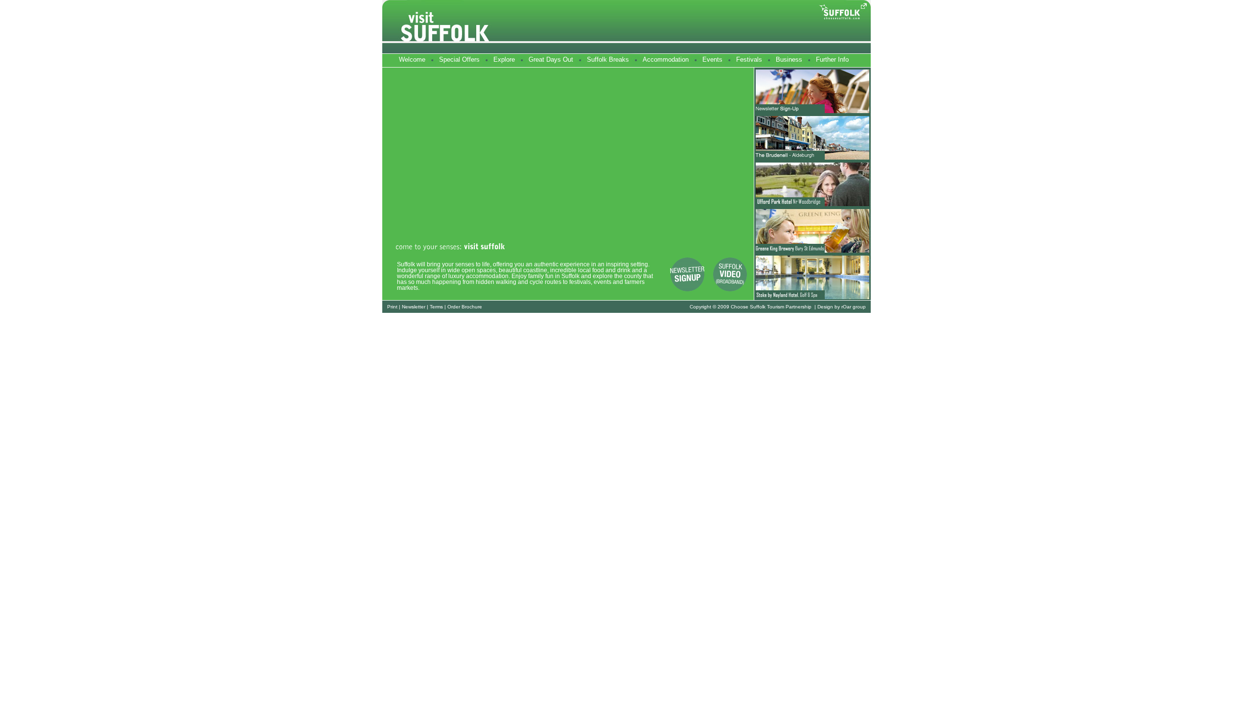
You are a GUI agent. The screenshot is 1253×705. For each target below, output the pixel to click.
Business (789, 59)
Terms (436, 306)
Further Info (832, 59)
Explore (504, 59)
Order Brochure (464, 306)
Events (712, 59)
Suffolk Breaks (608, 59)
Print (392, 306)
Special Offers (459, 59)
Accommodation (666, 59)
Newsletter (413, 306)
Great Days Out (551, 59)
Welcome (412, 59)
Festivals (749, 59)
